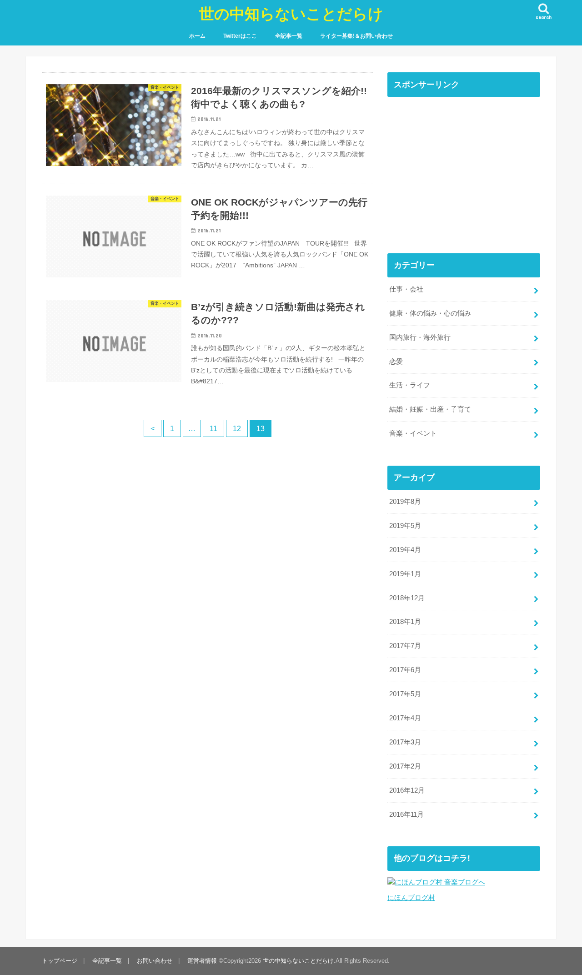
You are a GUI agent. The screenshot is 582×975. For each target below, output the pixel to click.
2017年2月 (405, 766)
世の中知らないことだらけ (291, 13)
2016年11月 (406, 814)
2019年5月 (405, 525)
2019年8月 (405, 501)
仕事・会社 (406, 289)
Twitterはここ (240, 36)
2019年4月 (405, 549)
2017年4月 (405, 718)
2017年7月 (405, 645)
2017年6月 (405, 669)
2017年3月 (405, 742)
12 (237, 428)
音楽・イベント (413, 433)
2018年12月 (407, 598)
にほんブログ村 (411, 897)
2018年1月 (405, 621)
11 (213, 428)
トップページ (59, 960)
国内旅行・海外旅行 (420, 337)
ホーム (197, 36)
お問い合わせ (154, 960)
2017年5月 (405, 694)
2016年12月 (407, 790)
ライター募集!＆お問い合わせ (356, 36)
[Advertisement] (463, 166)
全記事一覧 (288, 36)
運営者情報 (202, 960)
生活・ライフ (409, 385)
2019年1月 (405, 574)
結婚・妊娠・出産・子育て (430, 409)
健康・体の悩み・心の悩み (430, 313)
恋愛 (396, 361)
